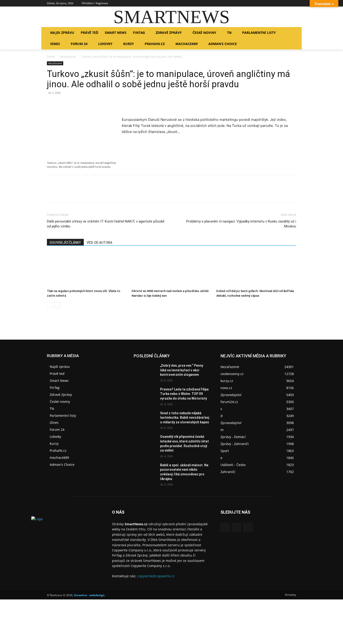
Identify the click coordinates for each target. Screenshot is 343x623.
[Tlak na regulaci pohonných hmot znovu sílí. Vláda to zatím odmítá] (87, 269)
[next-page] (57, 305)
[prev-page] (50, 305)
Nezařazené (68, 57)
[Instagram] (287, 3)
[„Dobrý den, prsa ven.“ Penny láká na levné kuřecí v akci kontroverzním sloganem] (145, 371)
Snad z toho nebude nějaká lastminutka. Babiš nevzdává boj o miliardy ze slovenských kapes (184, 417)
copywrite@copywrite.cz (156, 576)
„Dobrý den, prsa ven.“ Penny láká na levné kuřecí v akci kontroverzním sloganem (181, 370)
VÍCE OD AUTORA (99, 242)
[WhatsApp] (83, 103)
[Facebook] (280, 3)
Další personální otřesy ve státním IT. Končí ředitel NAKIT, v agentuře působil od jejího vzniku (105, 223)
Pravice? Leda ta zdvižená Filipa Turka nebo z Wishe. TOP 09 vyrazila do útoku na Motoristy (184, 393)
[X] (293, 3)
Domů (51, 57)
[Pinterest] (73, 103)
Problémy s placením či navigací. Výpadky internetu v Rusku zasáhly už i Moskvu (241, 223)
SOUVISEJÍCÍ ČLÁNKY (65, 242)
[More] (95, 103)
